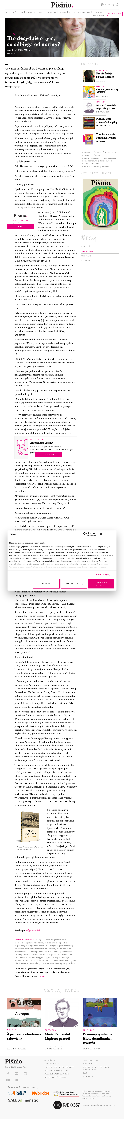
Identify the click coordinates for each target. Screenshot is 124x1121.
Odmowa (46, 584)
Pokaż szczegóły (103, 574)
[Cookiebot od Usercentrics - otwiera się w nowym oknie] (85, 534)
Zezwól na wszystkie (101, 583)
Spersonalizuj (72, 584)
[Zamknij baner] (107, 534)
